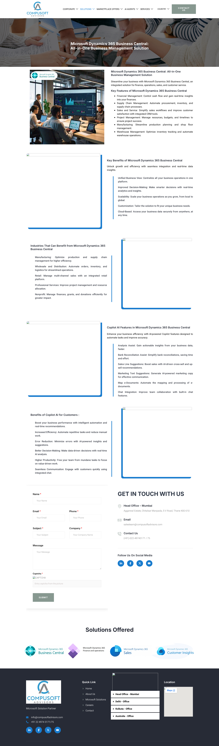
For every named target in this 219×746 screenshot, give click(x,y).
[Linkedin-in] (121, 563)
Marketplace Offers (108, 9)
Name (37, 494)
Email (37, 511)
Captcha (38, 573)
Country (161, 9)
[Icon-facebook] (130, 563)
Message (38, 545)
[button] (28, 651)
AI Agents (130, 9)
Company (75, 528)
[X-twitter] (139, 563)
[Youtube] (149, 563)
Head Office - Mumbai (127, 694)
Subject (38, 528)
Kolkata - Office (123, 709)
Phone (74, 511)
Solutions (85, 9)
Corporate (69, 9)
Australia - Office (124, 716)
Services (145, 9)
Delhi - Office (122, 701)
